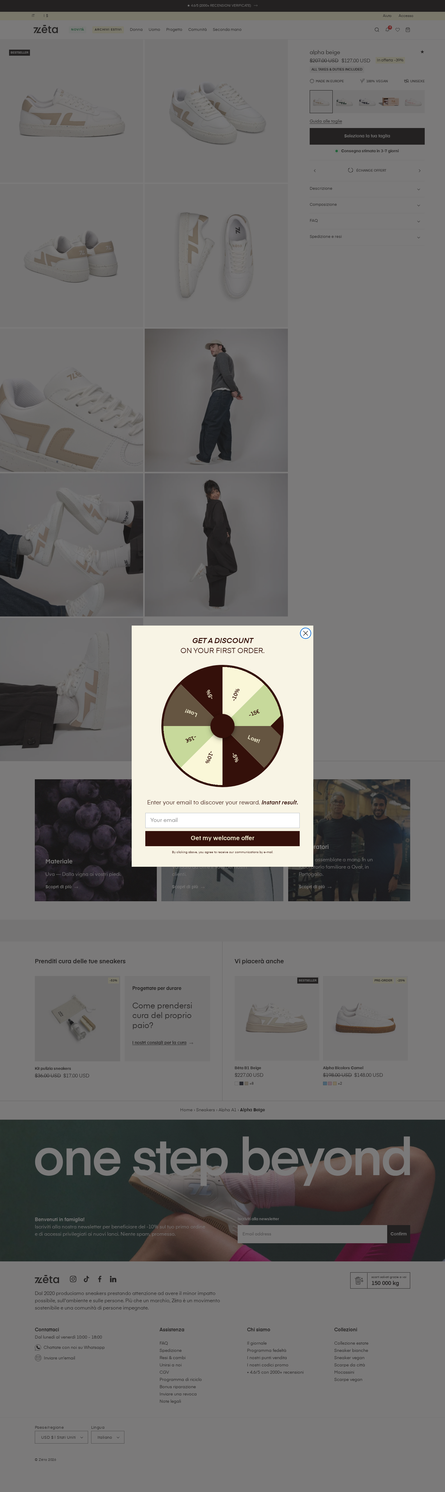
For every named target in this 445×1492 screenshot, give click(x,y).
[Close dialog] (305, 633)
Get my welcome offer (222, 838)
